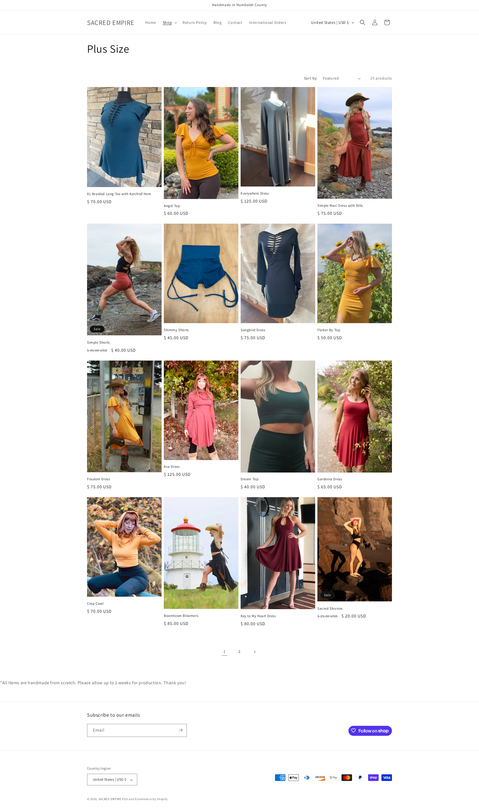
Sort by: (310, 78)
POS (125, 799)
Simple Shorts (98, 342)
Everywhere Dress (255, 193)
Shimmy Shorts (176, 330)
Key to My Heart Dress (258, 616)
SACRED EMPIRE (109, 799)
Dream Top (249, 479)
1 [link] (224, 651)
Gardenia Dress (329, 479)
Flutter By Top (328, 330)
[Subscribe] (180, 730)
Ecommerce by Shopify (151, 799)
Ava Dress (171, 466)
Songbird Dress (253, 330)
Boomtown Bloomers (181, 616)
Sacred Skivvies (330, 608)
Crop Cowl (95, 603)
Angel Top (172, 206)
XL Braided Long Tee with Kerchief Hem (119, 194)
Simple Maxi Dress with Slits (340, 205)
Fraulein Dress (98, 479)
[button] (169, 22)
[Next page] (254, 652)
